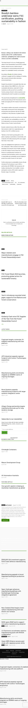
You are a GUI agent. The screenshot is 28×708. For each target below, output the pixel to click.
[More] (23, 192)
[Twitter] (11, 27)
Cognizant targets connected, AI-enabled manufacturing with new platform (12, 341)
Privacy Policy (21, 652)
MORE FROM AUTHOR (7, 235)
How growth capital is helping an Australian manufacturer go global (13, 487)
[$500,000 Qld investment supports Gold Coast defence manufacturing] (14, 555)
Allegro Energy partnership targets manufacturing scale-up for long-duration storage (13, 408)
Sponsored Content (6, 505)
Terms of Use (14, 652)
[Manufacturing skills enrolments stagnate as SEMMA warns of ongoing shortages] (14, 368)
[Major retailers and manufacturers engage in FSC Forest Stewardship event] (14, 244)
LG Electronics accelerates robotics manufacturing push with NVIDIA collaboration (13, 632)
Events (3, 312)
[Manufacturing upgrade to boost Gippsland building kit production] (14, 570)
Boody (9, 74)
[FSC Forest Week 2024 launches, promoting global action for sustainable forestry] (14, 265)
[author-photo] (14, 218)
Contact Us (14, 653)
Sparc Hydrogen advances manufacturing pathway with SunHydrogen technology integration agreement (11, 592)
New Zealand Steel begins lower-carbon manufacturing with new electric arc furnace (12, 609)
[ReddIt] (18, 27)
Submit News (18, 650)
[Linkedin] (14, 27)
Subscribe (4, 432)
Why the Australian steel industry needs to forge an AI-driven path (21, 203)
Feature (3, 291)
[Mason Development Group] (14, 458)
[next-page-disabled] (3, 324)
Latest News (5, 329)
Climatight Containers (9, 450)
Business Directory (7, 439)
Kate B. (4, 23)
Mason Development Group (10, 462)
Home (2, 8)
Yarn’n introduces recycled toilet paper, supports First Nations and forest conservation (13, 297)
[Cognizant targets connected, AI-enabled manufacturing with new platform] (14, 335)
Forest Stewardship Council (7, 182)
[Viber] (21, 27)
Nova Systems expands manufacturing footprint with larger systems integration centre (13, 391)
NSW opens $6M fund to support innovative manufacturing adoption (13, 623)
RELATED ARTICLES (6, 232)
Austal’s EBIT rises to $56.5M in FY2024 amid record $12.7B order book (7, 203)
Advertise (12, 650)
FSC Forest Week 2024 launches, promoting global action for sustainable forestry (13, 276)
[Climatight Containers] (14, 445)
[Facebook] (7, 27)
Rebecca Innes (5, 184)
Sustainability (8, 8)
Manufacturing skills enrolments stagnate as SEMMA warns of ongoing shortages (12, 375)
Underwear (19, 184)
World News (4, 636)
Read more (5, 520)
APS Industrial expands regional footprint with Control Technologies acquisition (13, 358)
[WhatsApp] (24, 27)
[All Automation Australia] (14, 471)
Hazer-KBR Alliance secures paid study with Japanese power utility (13, 642)
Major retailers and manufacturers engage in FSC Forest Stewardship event (12, 255)
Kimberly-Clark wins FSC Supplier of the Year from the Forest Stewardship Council (13, 319)
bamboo (7, 180)
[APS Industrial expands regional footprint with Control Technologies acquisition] (14, 351)
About (7, 650)
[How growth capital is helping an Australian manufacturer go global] (14, 496)
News (3, 249)
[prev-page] (2, 324)
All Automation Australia (10, 475)
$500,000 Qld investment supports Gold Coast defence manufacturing (13, 560)
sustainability (12, 184)
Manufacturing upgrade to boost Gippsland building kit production (12, 575)
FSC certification (21, 182)
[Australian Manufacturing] (14, 4)
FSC (16, 182)
